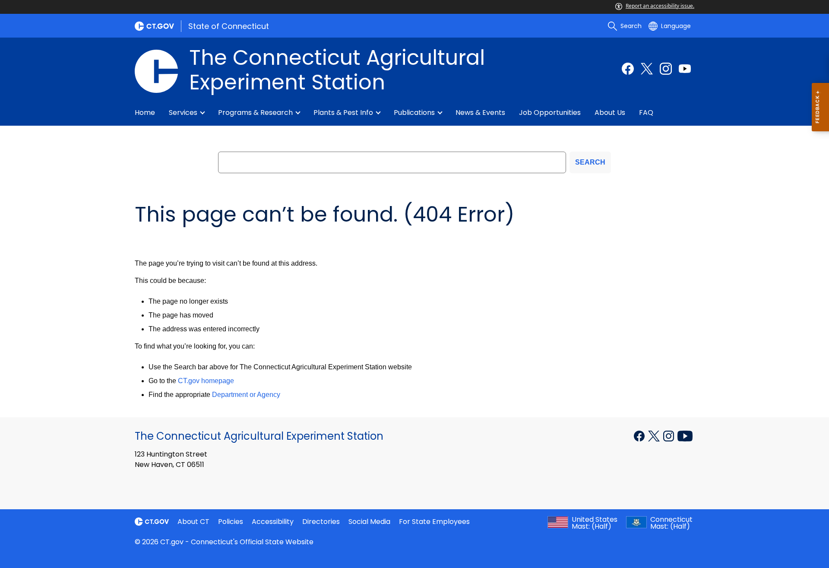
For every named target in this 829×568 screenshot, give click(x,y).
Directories (321, 522)
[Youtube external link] (685, 69)
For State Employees (434, 522)
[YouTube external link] (685, 435)
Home (145, 112)
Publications (414, 112)
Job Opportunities (550, 112)
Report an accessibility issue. (660, 6)
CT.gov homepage (206, 380)
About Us (610, 112)
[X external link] (654, 435)
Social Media (369, 522)
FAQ (646, 112)
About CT (193, 522)
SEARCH (590, 162)
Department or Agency (246, 394)
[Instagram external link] (666, 69)
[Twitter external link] (647, 69)
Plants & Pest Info (343, 112)
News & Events (480, 112)
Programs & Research (255, 112)
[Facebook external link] (628, 69)
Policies (230, 522)
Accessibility (273, 522)
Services (183, 112)
